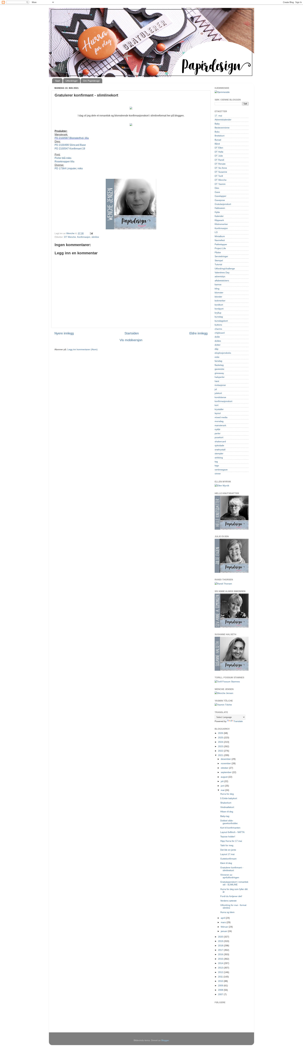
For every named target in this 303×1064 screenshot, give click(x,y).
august (224, 777)
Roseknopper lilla (64, 161)
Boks (217, 131)
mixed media (221, 417)
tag (216, 461)
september (226, 772)
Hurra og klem (227, 912)
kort (216, 405)
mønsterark (220, 425)
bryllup (218, 312)
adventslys (220, 276)
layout (218, 413)
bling (217, 288)
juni (223, 785)
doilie (217, 337)
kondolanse (220, 397)
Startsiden (132, 333)
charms (218, 329)
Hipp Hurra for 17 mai (231, 841)
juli (222, 781)
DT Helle (219, 152)
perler (217, 433)
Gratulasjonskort (223, 204)
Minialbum (220, 236)
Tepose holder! (227, 836)
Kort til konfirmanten (230, 827)
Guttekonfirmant (228, 858)
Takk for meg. (227, 845)
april (223, 918)
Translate (238, 721)
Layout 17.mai (227, 854)
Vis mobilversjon (131, 340)
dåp (216, 349)
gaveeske (219, 369)
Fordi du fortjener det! (231, 896)
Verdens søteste (228, 900)
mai (223, 790)
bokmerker (220, 300)
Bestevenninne (222, 127)
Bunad (218, 140)
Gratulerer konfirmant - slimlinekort (231, 868)
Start (57, 80)
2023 (221, 746)
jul (216, 389)
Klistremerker (221, 224)
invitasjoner (220, 385)
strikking (219, 457)
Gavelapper (220, 196)
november (226, 763)
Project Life (220, 248)
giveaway (219, 373)
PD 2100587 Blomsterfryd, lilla (72, 138)
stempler (219, 453)
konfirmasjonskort (223, 401)
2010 (221, 981)
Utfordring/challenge (225, 268)
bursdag (219, 316)
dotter (217, 345)
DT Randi (219, 160)
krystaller (219, 409)
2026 (221, 733)
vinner (218, 473)
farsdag (218, 361)
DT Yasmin (220, 184)
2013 (221, 967)
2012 (221, 972)
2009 (221, 985)
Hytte (217, 212)
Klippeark (219, 220)
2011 (220, 976)
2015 (221, 959)
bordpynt (219, 308)
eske (217, 357)
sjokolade (219, 445)
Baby (217, 123)
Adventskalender (223, 119)
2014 (221, 963)
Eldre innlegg (198, 333)
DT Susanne (221, 172)
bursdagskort (221, 321)
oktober (225, 768)
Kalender (219, 216)
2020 (221, 936)
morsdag (219, 421)
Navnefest (220, 240)
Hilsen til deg (226, 811)
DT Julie (219, 155)
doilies (218, 341)
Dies (217, 188)
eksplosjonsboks (223, 353)
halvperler (220, 377)
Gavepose (220, 200)
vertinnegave (221, 469)
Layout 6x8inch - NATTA (232, 832)
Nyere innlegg (64, 333)
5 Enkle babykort (228, 798)
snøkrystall (220, 449)
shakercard (220, 441)
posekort (219, 437)
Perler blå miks (63, 158)
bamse (218, 284)
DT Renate (220, 164)
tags (217, 465)
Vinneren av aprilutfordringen (229, 876)
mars (223, 922)
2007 (221, 994)
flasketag (219, 365)
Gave (217, 192)
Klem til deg (226, 863)
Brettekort (219, 135)
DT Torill (219, 176)
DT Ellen (219, 147)
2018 (221, 945)
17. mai (218, 115)
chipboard (220, 333)
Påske (218, 252)
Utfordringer (71, 80)
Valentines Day (222, 272)
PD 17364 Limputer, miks (69, 168)
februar (225, 926)
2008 (221, 990)
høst (217, 381)
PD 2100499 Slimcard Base (70, 145)
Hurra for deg (227, 794)
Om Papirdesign (91, 80)
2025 (221, 737)
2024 (221, 742)
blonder (218, 296)
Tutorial (218, 264)
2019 (221, 941)
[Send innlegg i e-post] (91, 233)
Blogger (165, 1040)
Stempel (219, 260)
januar (224, 931)
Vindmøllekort (227, 807)
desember (226, 759)
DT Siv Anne (221, 168)
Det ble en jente (228, 850)
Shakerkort (225, 802)
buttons (218, 324)
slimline (95, 237)
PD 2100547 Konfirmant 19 (70, 148)
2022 (221, 751)
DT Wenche (70, 237)
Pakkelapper (221, 244)
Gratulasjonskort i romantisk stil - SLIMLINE (234, 883)
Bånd (217, 143)
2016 (221, 954)
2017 (221, 950)
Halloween (220, 208)
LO (216, 232)
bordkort (219, 304)
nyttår (217, 429)
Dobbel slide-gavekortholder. (229, 822)
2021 (221, 755)
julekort (218, 393)
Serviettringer (221, 256)
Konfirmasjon (83, 237)
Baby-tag (224, 816)
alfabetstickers (222, 280)
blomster (219, 292)
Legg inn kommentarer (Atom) (82, 349)
